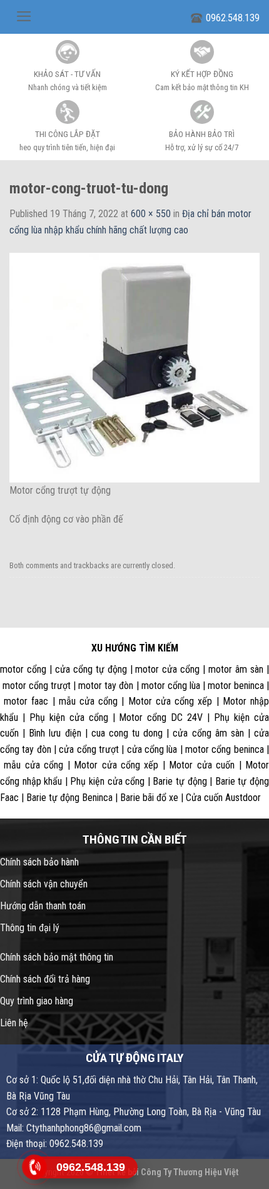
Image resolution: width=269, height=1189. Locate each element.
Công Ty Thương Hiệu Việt (190, 1172)
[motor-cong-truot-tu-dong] (134, 367)
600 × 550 (151, 214)
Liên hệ (14, 1023)
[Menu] (24, 16)
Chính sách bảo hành (39, 862)
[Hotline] (34, 1167)
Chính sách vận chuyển (44, 884)
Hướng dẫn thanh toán (43, 906)
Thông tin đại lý (29, 928)
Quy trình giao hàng (36, 1001)
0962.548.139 (233, 18)
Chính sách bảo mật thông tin (56, 957)
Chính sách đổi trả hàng (45, 979)
